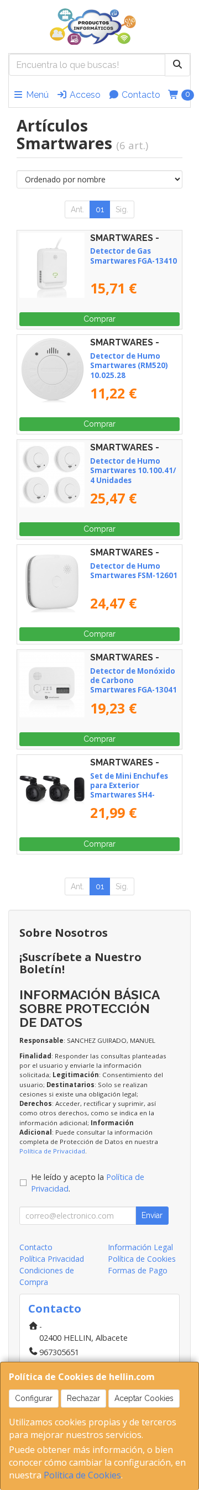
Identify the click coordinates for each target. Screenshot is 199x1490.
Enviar (152, 1215)
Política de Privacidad (52, 1151)
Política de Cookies (82, 1475)
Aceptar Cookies (144, 1398)
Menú (36, 95)
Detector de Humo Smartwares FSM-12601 (133, 570)
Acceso (84, 95)
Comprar (99, 318)
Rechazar (83, 1398)
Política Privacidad (51, 1258)
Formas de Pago (137, 1270)
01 (100, 209)
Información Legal (140, 1247)
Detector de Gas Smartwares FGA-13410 (133, 255)
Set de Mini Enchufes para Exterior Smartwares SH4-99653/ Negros (129, 790)
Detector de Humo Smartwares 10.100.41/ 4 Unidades (133, 470)
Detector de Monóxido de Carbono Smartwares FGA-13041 (133, 680)
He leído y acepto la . (87, 1183)
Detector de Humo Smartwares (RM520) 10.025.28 (129, 365)
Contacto (139, 95)
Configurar (34, 1398)
